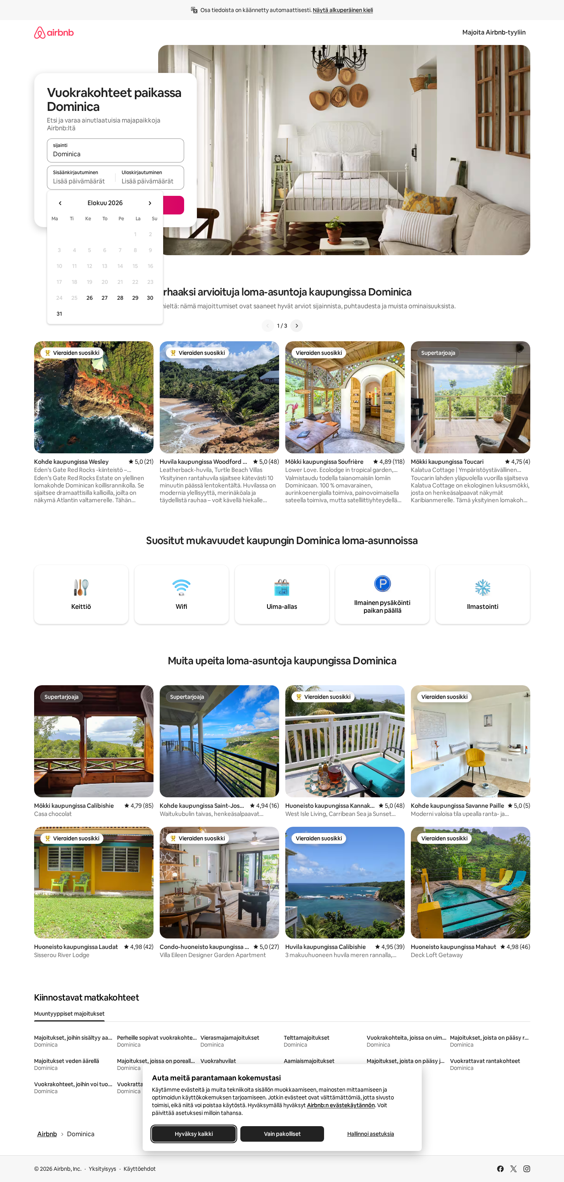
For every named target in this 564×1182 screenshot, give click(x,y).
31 (59, 313)
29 (135, 297)
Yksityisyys (102, 1168)
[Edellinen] (268, 326)
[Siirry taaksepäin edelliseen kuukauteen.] (60, 203)
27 (105, 297)
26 (89, 297)
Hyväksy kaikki (194, 1133)
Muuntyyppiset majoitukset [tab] (69, 1013)
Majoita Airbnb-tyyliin (494, 32)
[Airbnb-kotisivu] (54, 32)
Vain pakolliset (282, 1133)
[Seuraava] (296, 326)
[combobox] (115, 154)
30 (150, 297)
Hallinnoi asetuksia (370, 1133)
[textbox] (81, 181)
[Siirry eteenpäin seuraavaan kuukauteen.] (149, 203)
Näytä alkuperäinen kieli (343, 10)
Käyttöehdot (140, 1168)
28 (120, 297)
